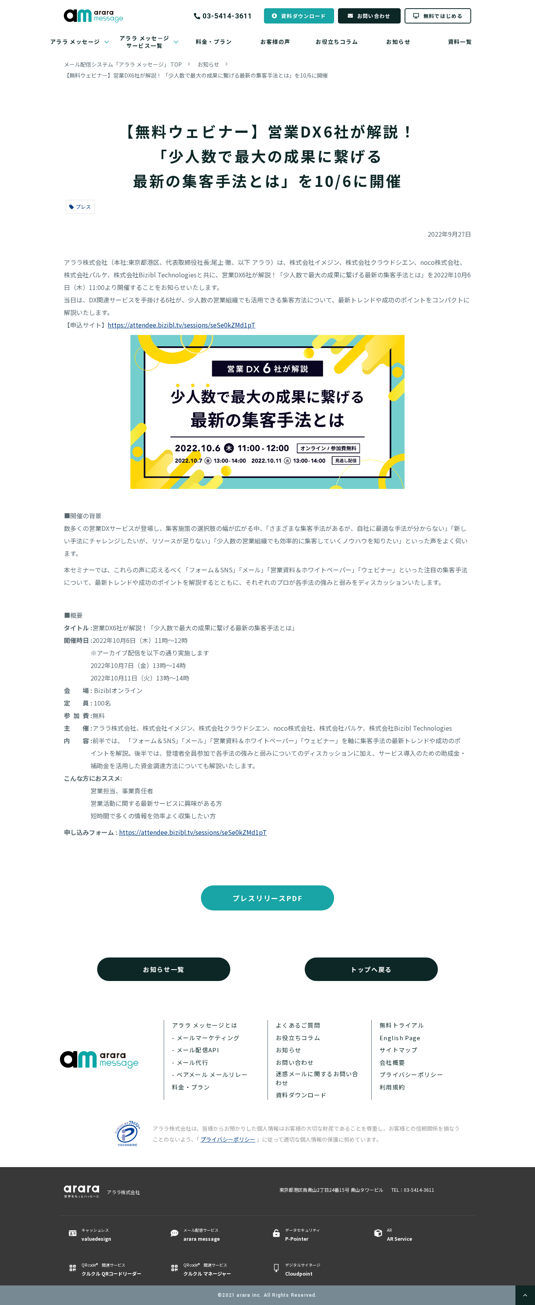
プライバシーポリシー (411, 1074)
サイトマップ (399, 1050)
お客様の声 (275, 41)
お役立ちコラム (337, 41)
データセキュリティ (302, 1234)
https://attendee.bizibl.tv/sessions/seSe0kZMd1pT (181, 324)
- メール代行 (190, 1062)
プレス (83, 206)
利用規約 (392, 1087)
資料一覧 (460, 41)
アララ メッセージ (75, 41)
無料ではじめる (443, 16)
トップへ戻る (371, 969)
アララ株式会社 (123, 1192)
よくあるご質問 (298, 1025)
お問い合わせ (374, 16)
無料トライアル (402, 1025)
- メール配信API (195, 1050)
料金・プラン (214, 41)
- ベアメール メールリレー (210, 1074)
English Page (400, 1038)
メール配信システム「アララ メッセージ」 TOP (123, 64)
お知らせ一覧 (163, 969)
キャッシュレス (96, 1234)
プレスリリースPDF (268, 898)
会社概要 (392, 1062)
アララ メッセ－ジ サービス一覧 (144, 41)
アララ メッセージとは (204, 1025)
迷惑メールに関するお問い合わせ (317, 1078)
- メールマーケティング (206, 1038)
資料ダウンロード (303, 16)
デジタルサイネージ (302, 1269)
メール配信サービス (201, 1234)
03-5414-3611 (227, 16)
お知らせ (398, 41)
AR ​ (399, 1234)
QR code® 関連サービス (111, 1269)
